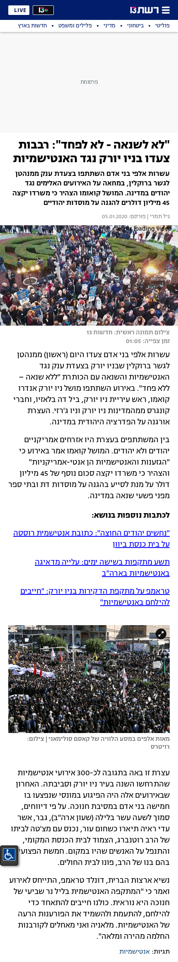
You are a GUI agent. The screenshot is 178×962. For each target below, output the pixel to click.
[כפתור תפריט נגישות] (9, 854)
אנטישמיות (134, 952)
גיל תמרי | (158, 217)
